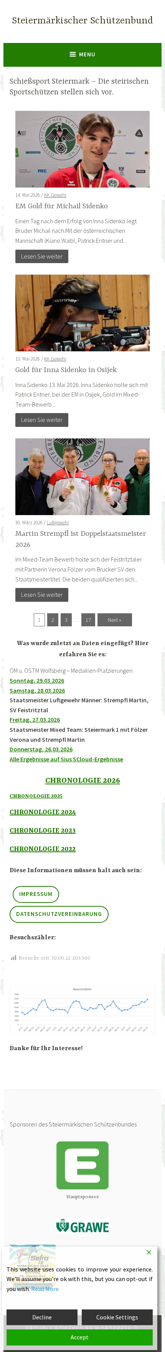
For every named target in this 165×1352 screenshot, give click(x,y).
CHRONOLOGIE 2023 (43, 831)
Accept (80, 1337)
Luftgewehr (58, 522)
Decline (42, 1317)
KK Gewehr (55, 195)
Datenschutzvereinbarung (59, 913)
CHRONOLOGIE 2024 (43, 812)
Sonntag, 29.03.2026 (37, 680)
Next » (114, 619)
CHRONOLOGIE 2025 (36, 796)
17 (88, 619)
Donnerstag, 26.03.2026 (41, 749)
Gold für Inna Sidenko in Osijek (66, 370)
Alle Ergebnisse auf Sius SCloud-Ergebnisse (66, 759)
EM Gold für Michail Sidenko (61, 206)
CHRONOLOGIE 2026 (82, 780)
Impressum (36, 893)
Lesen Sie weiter (42, 256)
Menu (87, 54)
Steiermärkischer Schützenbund (82, 20)
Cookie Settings (117, 1317)
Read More (45, 1289)
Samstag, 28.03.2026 (37, 690)
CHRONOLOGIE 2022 (43, 849)
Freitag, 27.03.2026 (35, 719)
